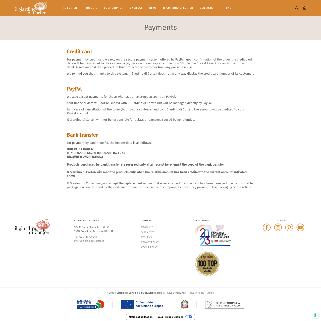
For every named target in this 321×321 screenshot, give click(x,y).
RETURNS (146, 237)
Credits (211, 292)
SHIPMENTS (147, 232)
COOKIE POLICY (149, 247)
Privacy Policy (196, 292)
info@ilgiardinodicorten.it (89, 240)
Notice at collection (140, 316)
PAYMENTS (147, 227)
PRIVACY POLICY (150, 242)
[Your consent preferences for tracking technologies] (315, 315)
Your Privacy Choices (170, 316)
